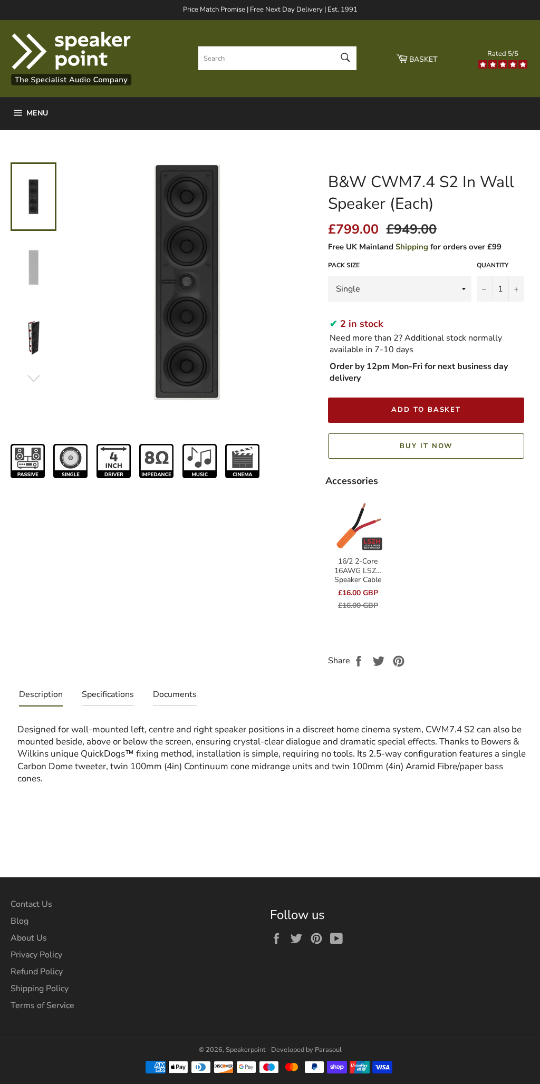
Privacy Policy (36, 955)
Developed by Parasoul (306, 1049)
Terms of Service (42, 1005)
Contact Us (31, 904)
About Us (29, 938)
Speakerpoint (245, 1049)
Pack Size (344, 265)
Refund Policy (37, 971)
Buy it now (426, 446)
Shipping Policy (40, 988)
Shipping (412, 246)
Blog (19, 921)
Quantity (492, 265)
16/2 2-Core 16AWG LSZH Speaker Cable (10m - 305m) (358, 575)
